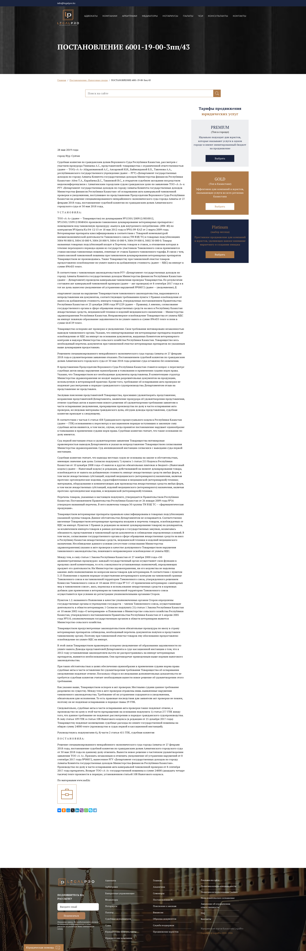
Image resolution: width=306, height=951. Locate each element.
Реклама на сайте (210, 880)
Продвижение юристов (165, 931)
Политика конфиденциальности (218, 886)
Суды (108, 925)
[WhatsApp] (86, 810)
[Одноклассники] (64, 810)
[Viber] (82, 810)
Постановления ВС (163, 899)
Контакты (239, 15)
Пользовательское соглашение (218, 897)
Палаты (188, 15)
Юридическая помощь (40, 947)
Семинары (158, 893)
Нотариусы (170, 15)
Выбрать (220, 158)
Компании (109, 15)
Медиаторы (150, 15)
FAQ (203, 913)
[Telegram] (95, 810)
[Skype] (90, 810)
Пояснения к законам (164, 906)
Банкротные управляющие (120, 893)
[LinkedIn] (77, 810)
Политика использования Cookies (219, 892)
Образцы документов (164, 918)
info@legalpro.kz (66, 3)
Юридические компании (118, 938)
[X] (73, 810)
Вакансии (158, 912)
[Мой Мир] (68, 810)
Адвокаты (91, 15)
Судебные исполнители (118, 918)
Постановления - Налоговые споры (88, 80)
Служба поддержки (163, 925)
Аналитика (159, 886)
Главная (61, 80)
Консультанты (218, 15)
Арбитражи (129, 15)
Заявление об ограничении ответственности (215, 905)
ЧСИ (200, 15)
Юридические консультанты (120, 931)
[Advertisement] (121, 125)
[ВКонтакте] (59, 810)
